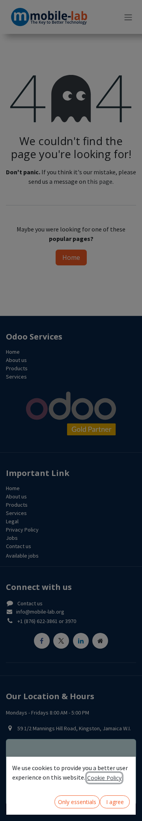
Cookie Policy (104, 778)
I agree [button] (115, 802)
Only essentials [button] (77, 802)
